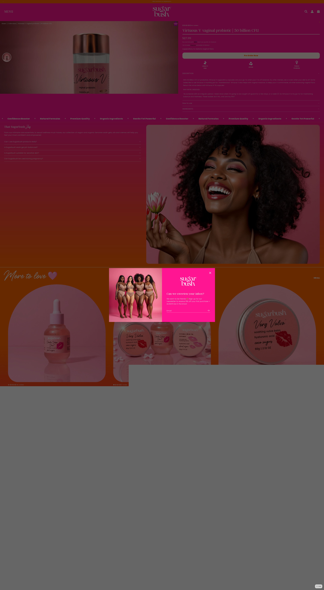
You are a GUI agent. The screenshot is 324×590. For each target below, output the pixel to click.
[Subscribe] (208, 310)
